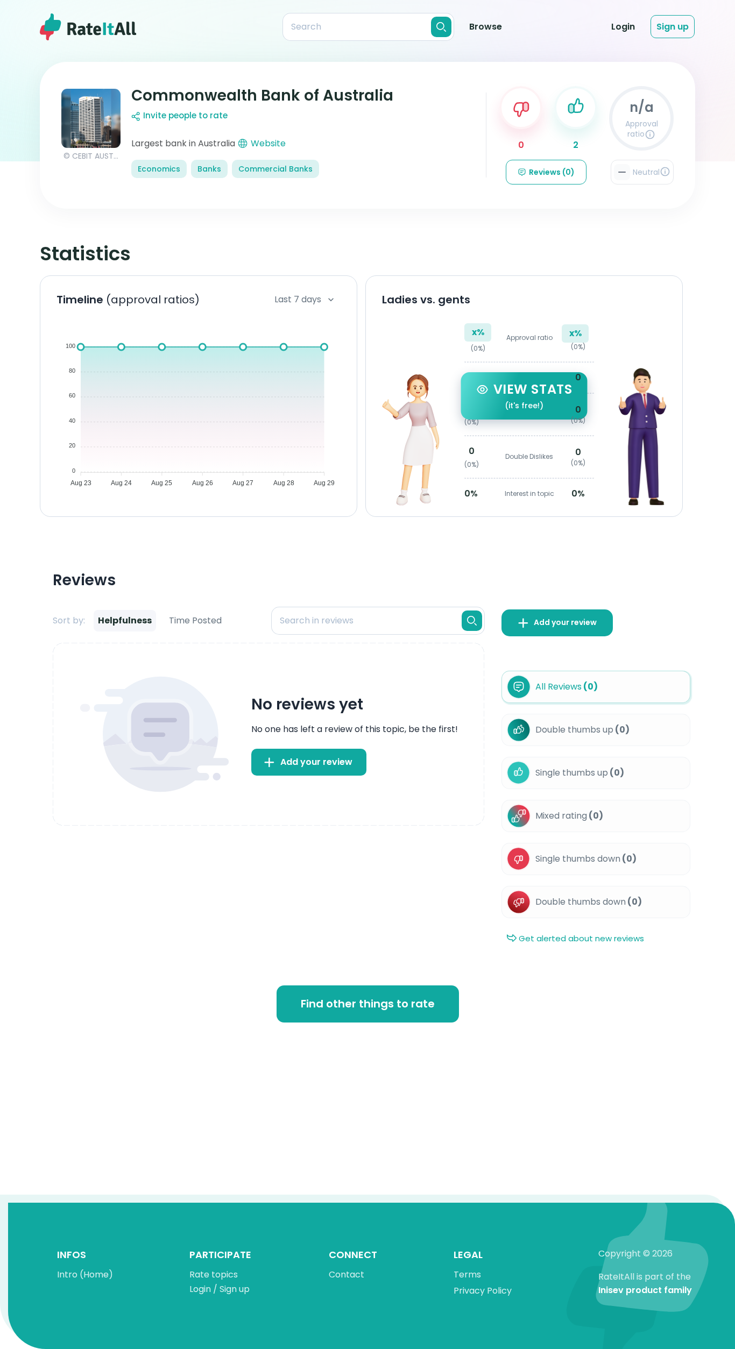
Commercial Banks (275, 169)
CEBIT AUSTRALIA (102, 156)
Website (268, 143)
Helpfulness (125, 620)
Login (623, 26)
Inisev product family (645, 1290)
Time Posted (195, 620)
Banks (209, 169)
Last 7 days (297, 299)
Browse (485, 26)
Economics (159, 169)
